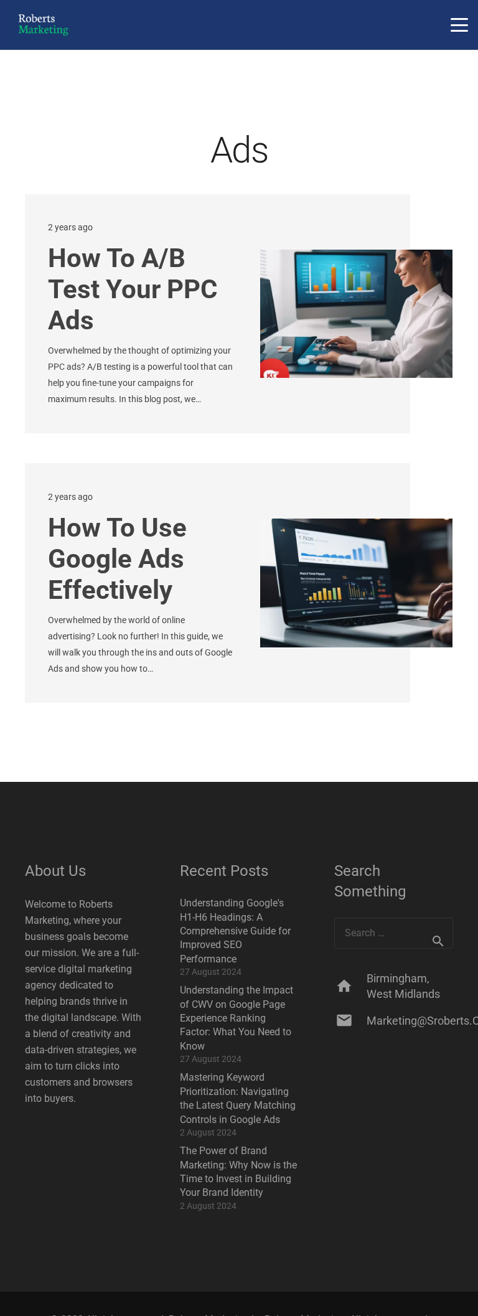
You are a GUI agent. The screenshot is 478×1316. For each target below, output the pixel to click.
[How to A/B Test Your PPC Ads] (356, 314)
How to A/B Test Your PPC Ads (132, 289)
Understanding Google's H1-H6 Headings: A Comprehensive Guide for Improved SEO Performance (235, 931)
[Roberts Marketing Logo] (43, 25)
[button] (459, 25)
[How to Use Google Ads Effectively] (356, 583)
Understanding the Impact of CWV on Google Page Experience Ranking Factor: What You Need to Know (236, 1018)
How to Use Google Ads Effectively (117, 558)
